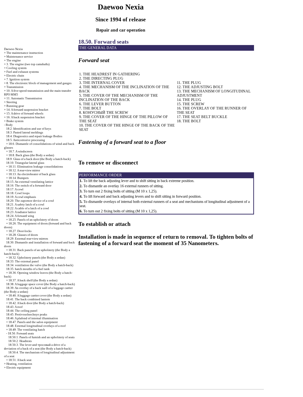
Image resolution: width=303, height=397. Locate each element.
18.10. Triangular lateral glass (25, 162)
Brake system (14, 121)
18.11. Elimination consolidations (36, 166)
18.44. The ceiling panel (21, 310)
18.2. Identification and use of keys (28, 128)
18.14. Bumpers (19, 178)
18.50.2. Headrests (20, 341)
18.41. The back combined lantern (28, 299)
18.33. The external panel (22, 261)
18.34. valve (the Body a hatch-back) (39, 265)
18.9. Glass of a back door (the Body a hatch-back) (38, 159)
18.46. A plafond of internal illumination (32, 318)
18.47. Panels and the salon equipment (33, 322)
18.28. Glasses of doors (23, 235)
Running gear (15, 106)
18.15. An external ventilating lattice (29, 181)
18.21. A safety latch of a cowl (25, 204)
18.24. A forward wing (20, 216)
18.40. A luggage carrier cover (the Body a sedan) (40, 295)
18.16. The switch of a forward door (28, 185)
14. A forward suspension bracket (27, 109)
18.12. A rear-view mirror (24, 170)
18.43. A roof (14, 307)
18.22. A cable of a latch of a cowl (27, 208)
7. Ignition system (17, 79)
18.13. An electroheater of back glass (32, 174)
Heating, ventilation (19, 363)
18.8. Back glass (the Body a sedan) (31, 155)
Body (9, 125)
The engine (13, 60)
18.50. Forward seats (21, 333)
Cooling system (16, 68)
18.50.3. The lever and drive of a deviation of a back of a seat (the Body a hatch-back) (37, 346)
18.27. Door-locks (20, 231)
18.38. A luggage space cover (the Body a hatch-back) (40, 284)
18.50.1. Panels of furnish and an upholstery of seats (41, 337)
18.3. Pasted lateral (24, 132)
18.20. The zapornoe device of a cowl (30, 200)
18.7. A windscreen (20, 151)
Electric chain (15, 75)
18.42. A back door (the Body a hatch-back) (36, 303)
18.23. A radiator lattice (21, 212)
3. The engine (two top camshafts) (27, 64)
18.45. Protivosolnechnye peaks (26, 314)
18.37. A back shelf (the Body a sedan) (33, 280)
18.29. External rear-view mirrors (27, 238)
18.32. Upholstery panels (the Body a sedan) (37, 257)
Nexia (13, 49)
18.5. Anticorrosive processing (25, 140)
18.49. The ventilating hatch (27, 329)
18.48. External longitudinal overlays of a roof (36, 326)
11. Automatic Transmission (24, 98)
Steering (11, 102)
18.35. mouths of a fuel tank (28, 269)
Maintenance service (19, 56)
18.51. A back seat (20, 360)
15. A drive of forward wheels (24, 113)
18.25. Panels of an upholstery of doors (33, 219)
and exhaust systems (22, 71)
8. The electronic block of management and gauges (38, 83)
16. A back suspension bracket (25, 117)
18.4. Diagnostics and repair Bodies (34, 136)
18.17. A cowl (14, 189)
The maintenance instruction (24, 53)
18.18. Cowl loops (18, 193)
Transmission (14, 87)
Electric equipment (18, 367)
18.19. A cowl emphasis (21, 197)
